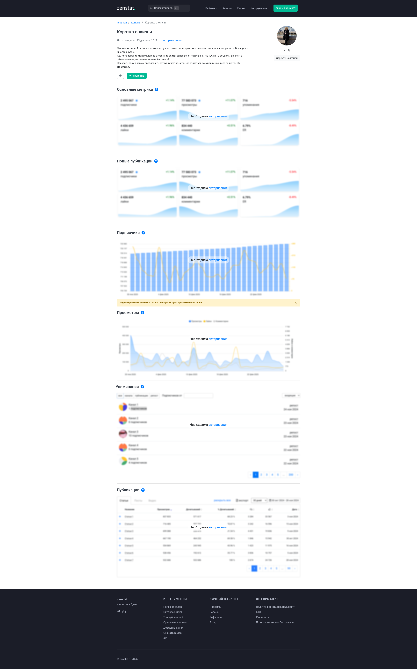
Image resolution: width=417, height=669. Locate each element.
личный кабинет (285, 8)
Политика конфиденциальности (275, 606)
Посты (241, 8)
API (165, 638)
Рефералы (216, 617)
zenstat (126, 7)
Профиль (215, 606)
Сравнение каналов (175, 622)
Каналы (227, 8)
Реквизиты (262, 617)
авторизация (218, 116)
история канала (172, 40)
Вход (213, 622)
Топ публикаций (173, 617)
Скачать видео (172, 632)
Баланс (214, 612)
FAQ (258, 612)
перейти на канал (287, 58)
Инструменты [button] (259, 8)
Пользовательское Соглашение (275, 622)
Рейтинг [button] (210, 8)
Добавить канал (173, 627)
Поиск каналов (172, 606)
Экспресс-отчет (172, 612)
